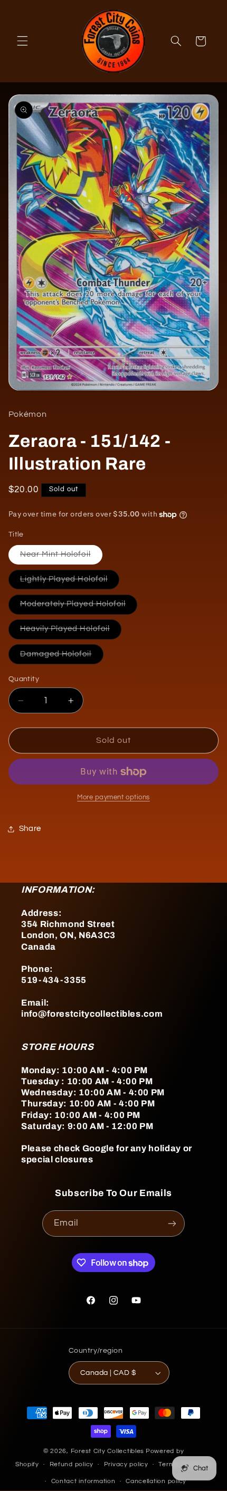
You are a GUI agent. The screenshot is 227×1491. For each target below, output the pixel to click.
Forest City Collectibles (108, 1451)
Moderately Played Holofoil (78, 606)
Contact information (83, 1481)
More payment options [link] (113, 797)
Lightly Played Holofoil (69, 582)
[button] (22, 41)
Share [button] (30, 829)
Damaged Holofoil (61, 656)
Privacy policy (126, 1464)
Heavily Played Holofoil (70, 631)
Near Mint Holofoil (61, 557)
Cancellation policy (156, 1481)
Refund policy (72, 1464)
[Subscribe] (172, 1223)
